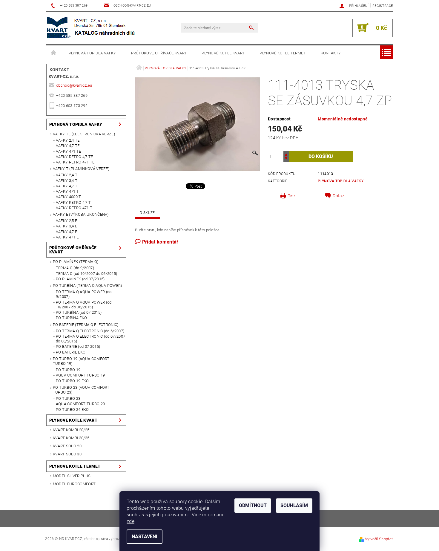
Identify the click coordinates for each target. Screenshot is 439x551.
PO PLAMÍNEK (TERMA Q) (76, 261)
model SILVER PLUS (71, 476)
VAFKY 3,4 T (67, 180)
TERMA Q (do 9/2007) (75, 268)
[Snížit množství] (286, 159)
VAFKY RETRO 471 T (74, 208)
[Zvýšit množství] (286, 154)
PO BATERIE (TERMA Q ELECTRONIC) (86, 324)
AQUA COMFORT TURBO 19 (80, 375)
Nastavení (144, 536)
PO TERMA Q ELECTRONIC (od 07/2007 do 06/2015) (90, 338)
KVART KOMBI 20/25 (71, 430)
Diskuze (147, 213)
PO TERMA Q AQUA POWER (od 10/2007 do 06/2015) (84, 304)
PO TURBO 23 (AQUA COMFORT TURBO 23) (81, 389)
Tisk (292, 195)
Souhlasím (294, 505)
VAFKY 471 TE (68, 151)
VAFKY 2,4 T (67, 175)
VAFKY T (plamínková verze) (81, 168)
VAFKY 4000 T (68, 197)
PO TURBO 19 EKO (72, 381)
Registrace (382, 6)
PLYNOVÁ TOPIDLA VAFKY (92, 53)
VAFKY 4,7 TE (68, 145)
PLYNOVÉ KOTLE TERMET (283, 53)
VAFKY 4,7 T (67, 186)
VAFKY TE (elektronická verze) (84, 134)
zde (130, 521)
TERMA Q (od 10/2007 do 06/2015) (86, 273)
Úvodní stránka (53, 53)
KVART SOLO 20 (67, 446)
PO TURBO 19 (68, 370)
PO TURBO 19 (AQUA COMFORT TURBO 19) (81, 361)
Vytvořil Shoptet (379, 539)
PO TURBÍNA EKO (71, 318)
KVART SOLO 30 (67, 454)
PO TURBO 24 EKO (72, 409)
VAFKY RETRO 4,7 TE (74, 156)
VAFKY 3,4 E (66, 226)
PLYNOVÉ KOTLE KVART (223, 53)
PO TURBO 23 (68, 398)
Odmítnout (253, 505)
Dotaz (338, 195)
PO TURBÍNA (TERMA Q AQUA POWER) (87, 285)
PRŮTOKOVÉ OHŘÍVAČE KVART (159, 53)
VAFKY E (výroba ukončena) (81, 214)
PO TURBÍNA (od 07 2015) (79, 312)
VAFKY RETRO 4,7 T (73, 202)
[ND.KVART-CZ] (91, 27)
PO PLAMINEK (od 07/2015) (80, 279)
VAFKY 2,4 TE (68, 140)
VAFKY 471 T (67, 191)
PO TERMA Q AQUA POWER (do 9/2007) (84, 294)
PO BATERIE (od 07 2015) (78, 346)
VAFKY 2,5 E (66, 220)
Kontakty (331, 53)
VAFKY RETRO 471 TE (75, 162)
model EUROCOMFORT (74, 484)
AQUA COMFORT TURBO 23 (80, 404)
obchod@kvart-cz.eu (74, 85)
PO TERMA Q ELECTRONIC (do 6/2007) (90, 331)
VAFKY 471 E (67, 237)
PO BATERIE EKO (70, 352)
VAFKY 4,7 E (66, 231)
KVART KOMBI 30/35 (71, 438)
